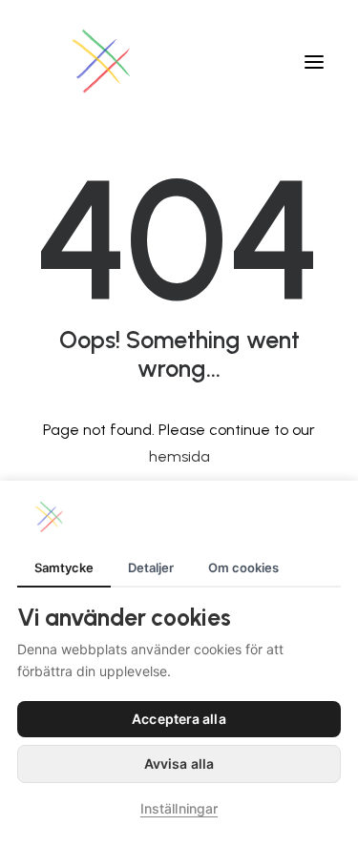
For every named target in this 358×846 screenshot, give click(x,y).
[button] (314, 61)
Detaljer (151, 567)
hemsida (179, 456)
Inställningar (179, 808)
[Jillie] (102, 61)
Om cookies (243, 567)
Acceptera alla (178, 719)
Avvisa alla (179, 763)
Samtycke (64, 567)
